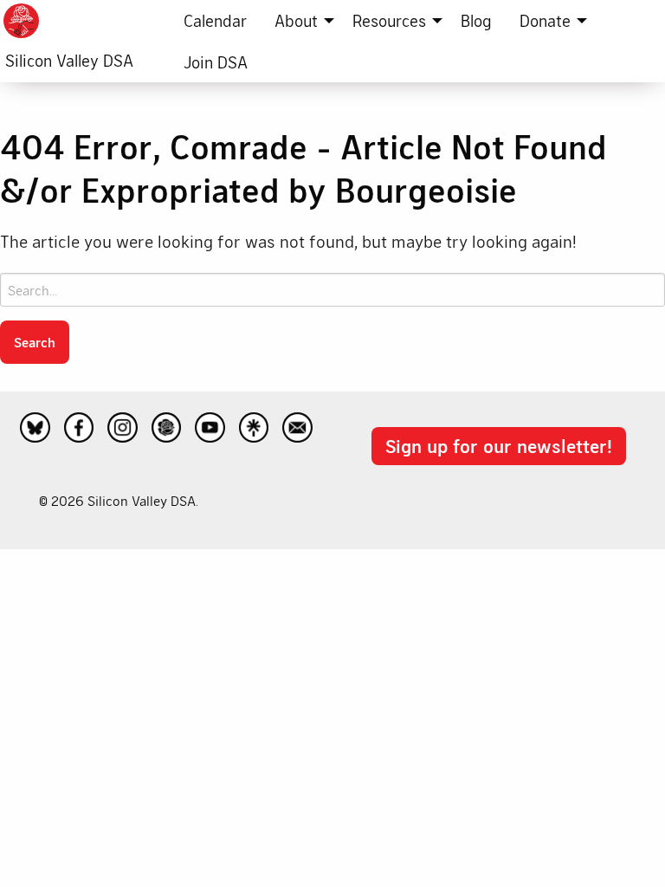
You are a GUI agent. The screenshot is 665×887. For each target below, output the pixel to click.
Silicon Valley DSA (69, 60)
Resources (389, 20)
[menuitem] (215, 21)
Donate (545, 20)
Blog (476, 20)
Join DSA (216, 62)
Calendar (215, 20)
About (296, 20)
